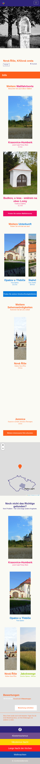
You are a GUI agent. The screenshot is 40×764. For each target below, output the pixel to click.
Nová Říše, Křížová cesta (18, 60)
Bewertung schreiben (26, 708)
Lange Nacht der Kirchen (20, 748)
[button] (20, 466)
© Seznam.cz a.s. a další (35, 495)
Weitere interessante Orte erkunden (20, 433)
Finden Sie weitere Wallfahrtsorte (20, 213)
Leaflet (28, 495)
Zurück (34, 64)
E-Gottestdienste (20, 761)
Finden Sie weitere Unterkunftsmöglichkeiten (20, 294)
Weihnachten (20, 754)
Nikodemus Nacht (20, 742)
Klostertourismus (20, 736)
